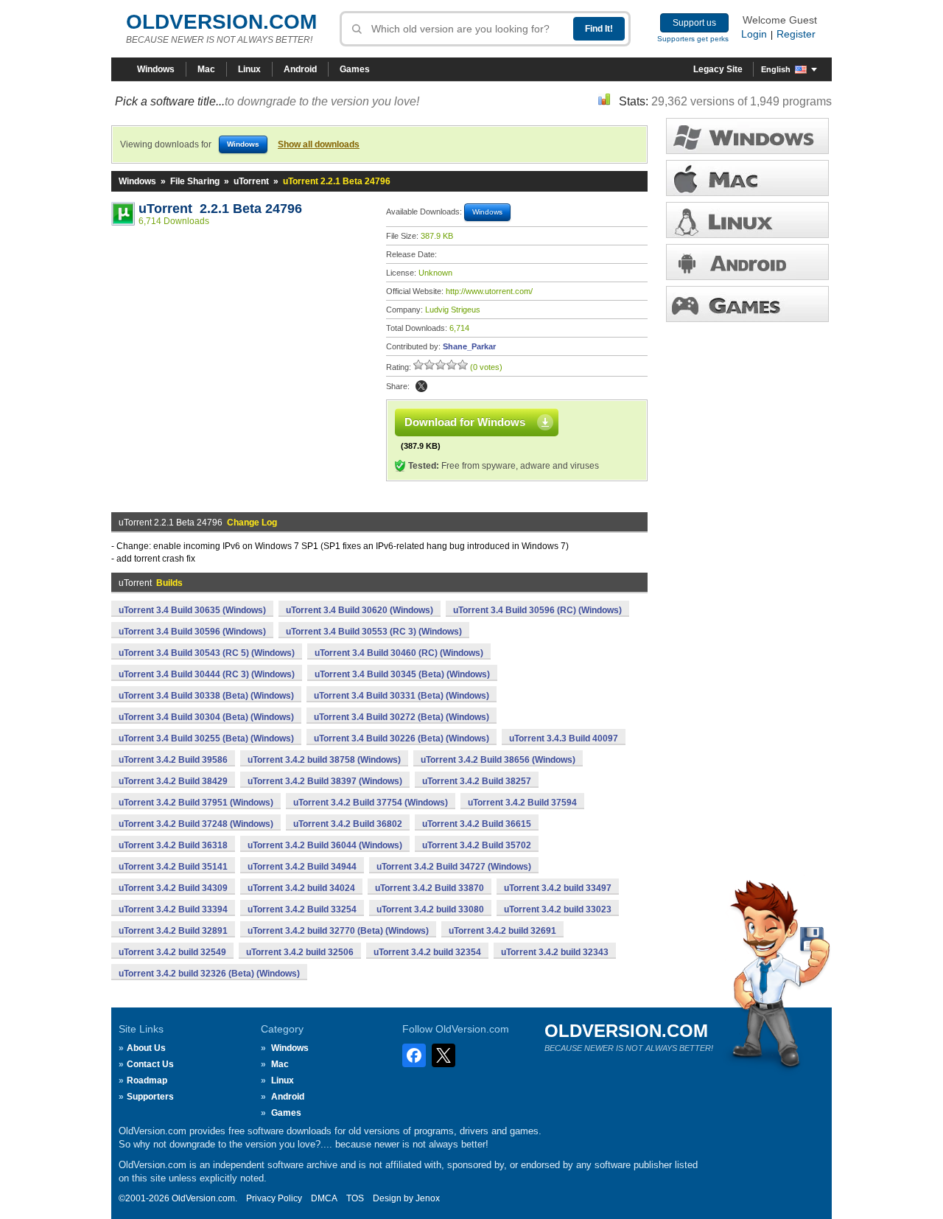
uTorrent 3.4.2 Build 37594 (522, 802)
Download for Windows (464, 422)
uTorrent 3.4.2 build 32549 (172, 952)
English (775, 69)
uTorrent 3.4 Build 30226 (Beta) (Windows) (401, 738)
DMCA (324, 1198)
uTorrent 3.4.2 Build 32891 (173, 931)
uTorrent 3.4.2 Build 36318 (173, 845)
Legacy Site (718, 69)
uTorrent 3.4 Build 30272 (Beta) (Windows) (401, 717)
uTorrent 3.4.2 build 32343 (555, 952)
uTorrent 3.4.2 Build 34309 (173, 888)
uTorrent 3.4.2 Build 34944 (302, 867)
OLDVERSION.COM (221, 21)
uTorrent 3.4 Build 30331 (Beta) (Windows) (401, 696)
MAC (747, 178)
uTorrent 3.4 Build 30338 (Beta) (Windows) (206, 696)
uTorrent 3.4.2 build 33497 (557, 888)
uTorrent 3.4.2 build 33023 (557, 909)
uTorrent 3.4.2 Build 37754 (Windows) (370, 802)
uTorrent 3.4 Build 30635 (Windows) (192, 610)
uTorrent (251, 181)
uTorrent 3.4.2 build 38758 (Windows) (324, 760)
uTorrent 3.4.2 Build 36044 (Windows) (325, 845)
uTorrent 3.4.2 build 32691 (502, 931)
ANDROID (747, 262)
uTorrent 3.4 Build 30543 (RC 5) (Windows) (207, 653)
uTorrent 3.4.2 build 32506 (300, 952)
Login (754, 34)
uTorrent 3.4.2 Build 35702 (476, 845)
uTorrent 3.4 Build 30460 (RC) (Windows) (399, 653)
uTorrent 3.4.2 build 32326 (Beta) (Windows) (209, 973)
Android (300, 69)
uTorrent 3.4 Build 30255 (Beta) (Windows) (206, 738)
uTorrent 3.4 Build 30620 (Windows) (359, 610)
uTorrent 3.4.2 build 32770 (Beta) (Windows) (338, 931)
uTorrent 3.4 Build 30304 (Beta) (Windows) (206, 717)
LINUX (747, 220)
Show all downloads (319, 144)
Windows (156, 69)
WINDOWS (747, 136)
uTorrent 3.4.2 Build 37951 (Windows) (196, 802)
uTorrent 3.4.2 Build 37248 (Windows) (196, 824)
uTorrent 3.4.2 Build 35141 (173, 867)
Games (355, 69)
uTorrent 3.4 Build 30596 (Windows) (192, 631)
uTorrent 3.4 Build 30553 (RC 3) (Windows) (374, 631)
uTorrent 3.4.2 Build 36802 (347, 824)
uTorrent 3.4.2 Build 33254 (302, 909)
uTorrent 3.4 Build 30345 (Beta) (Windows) (402, 674)
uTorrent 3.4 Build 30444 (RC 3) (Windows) (207, 674)
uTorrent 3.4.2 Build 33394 (173, 909)
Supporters (150, 1096)
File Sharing (195, 181)
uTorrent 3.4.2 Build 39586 (173, 760)
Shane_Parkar (469, 346)
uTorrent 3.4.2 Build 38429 (173, 781)
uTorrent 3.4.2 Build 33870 (429, 888)
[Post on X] (421, 386)
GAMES (747, 304)
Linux (249, 69)
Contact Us (150, 1064)
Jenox (428, 1198)
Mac (206, 69)
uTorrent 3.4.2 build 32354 (427, 952)
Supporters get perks (693, 39)
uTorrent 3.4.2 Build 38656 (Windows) (498, 760)
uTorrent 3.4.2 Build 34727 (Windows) (453, 867)
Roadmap (147, 1080)
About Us (146, 1048)
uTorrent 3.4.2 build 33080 (430, 909)
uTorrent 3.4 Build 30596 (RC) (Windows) (537, 610)
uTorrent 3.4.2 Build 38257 (476, 781)
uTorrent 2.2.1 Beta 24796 (220, 208)
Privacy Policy (274, 1198)
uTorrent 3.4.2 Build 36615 (476, 824)
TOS (355, 1198)
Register (796, 34)
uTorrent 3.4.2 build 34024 (301, 888)
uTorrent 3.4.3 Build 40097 (563, 738)
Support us (694, 23)
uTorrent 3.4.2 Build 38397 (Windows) (325, 781)
